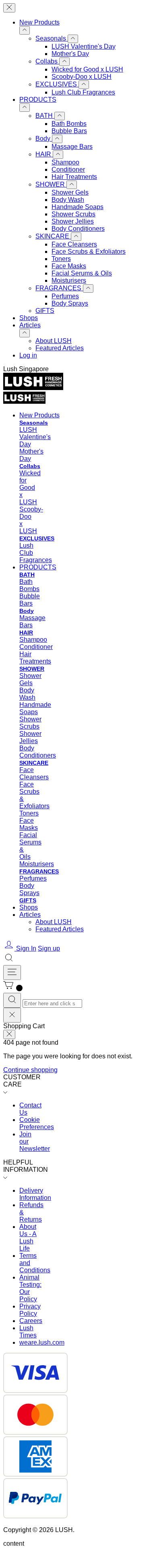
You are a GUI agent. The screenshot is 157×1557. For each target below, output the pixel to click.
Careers (30, 1320)
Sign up (49, 948)
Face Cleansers (74, 244)
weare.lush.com (41, 1342)
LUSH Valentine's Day (84, 46)
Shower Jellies (73, 221)
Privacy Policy (30, 1310)
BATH (44, 115)
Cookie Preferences (36, 1123)
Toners (61, 258)
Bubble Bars (69, 130)
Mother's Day (70, 53)
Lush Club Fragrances (83, 92)
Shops (28, 317)
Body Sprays (70, 303)
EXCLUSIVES (56, 84)
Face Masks (69, 266)
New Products (39, 22)
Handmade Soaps (77, 206)
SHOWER (50, 184)
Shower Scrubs (73, 214)
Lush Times (28, 1332)
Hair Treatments (74, 176)
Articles (30, 325)
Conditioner (68, 169)
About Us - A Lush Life (28, 1237)
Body (43, 138)
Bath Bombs (69, 123)
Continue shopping (30, 1069)
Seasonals (51, 38)
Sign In (26, 948)
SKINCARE (53, 236)
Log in (28, 355)
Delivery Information (35, 1194)
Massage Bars (72, 146)
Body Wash (68, 199)
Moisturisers (69, 280)
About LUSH (53, 340)
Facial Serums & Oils (82, 273)
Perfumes (65, 296)
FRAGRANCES (59, 288)
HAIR (44, 154)
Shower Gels (70, 192)
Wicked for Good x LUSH (87, 69)
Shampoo (65, 162)
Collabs (47, 61)
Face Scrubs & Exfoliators (89, 251)
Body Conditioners (78, 228)
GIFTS (44, 310)
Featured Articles (59, 348)
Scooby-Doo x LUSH (82, 76)
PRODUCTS (37, 99)
